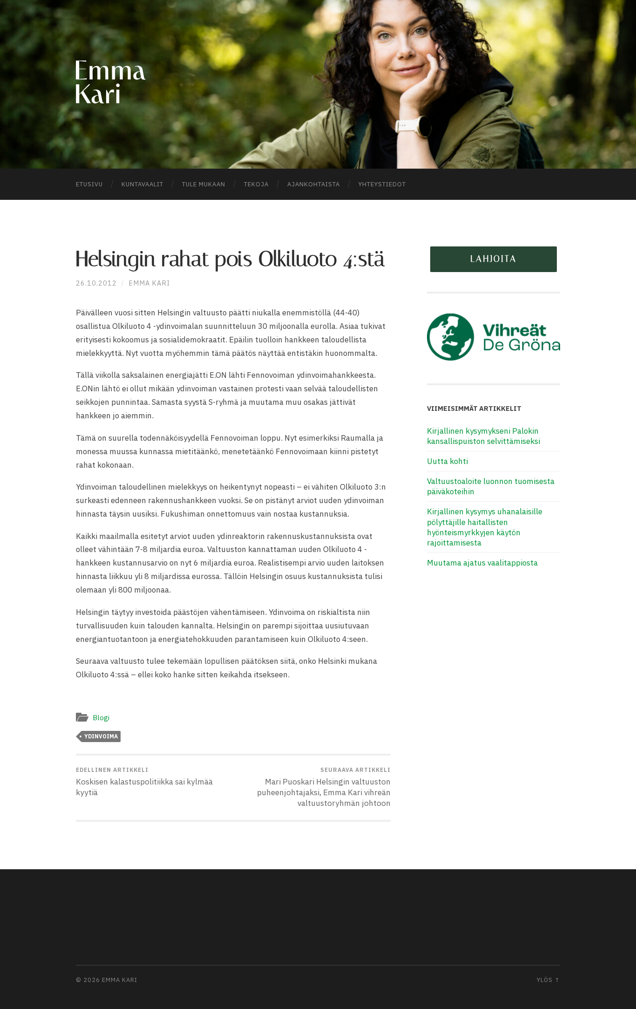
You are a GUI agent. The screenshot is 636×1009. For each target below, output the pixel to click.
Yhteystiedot (382, 184)
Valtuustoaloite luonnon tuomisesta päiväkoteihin (491, 486)
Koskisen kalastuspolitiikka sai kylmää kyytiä (144, 782)
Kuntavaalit (142, 184)
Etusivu (89, 184)
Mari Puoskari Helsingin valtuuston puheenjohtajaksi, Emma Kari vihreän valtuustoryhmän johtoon (324, 787)
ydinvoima (101, 736)
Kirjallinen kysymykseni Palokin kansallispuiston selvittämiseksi (483, 436)
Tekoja (256, 184)
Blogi (101, 717)
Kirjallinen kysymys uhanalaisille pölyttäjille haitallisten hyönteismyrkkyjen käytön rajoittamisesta (484, 526)
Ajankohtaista (313, 184)
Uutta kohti (447, 461)
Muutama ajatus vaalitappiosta (482, 563)
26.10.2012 (96, 283)
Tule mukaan (203, 184)
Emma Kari (149, 283)
